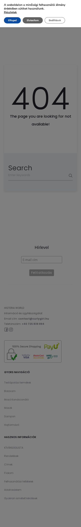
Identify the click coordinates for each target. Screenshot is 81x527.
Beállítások (55, 20)
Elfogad (12, 20)
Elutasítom (33, 20)
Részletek (10, 12)
